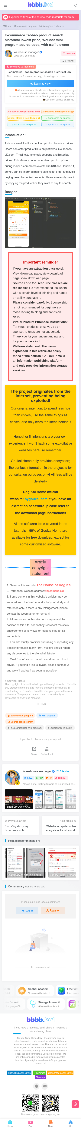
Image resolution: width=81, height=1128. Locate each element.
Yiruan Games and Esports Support (57, 111)
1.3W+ (30, 777)
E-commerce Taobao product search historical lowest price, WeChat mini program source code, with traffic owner (37, 40)
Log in (29, 910)
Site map (40, 1077)
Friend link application (19, 1072)
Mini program (46, 25)
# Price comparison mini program (25, 727)
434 (50, 777)
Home (8, 25)
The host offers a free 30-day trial (24, 118)
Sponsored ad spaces (57, 118)
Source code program (25, 25)
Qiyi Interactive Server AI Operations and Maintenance (24, 111)
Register (55, 910)
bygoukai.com (36, 498)
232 (41, 777)
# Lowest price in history (60, 727)
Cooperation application (60, 1072)
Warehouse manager (26, 52)
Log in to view (41, 83)
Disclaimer (39, 1072)
